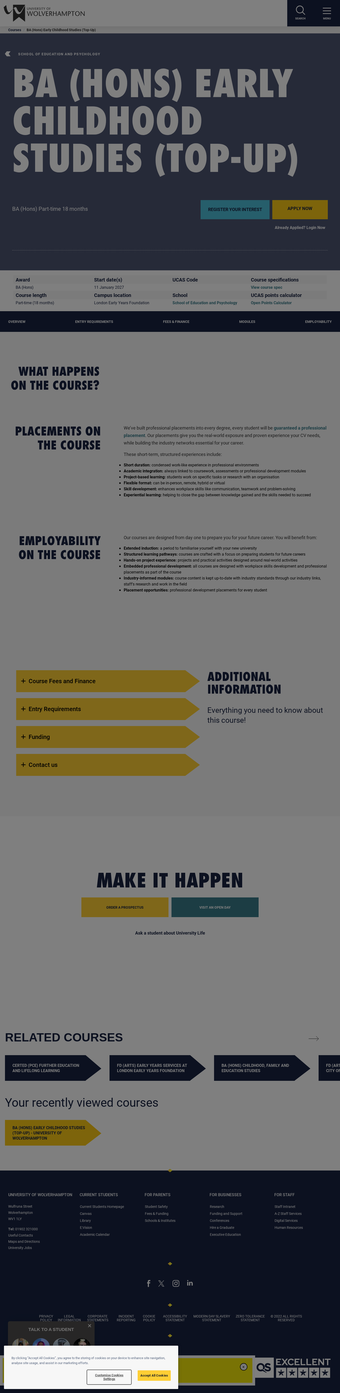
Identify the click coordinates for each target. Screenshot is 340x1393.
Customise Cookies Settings (109, 1377)
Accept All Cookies (154, 1375)
